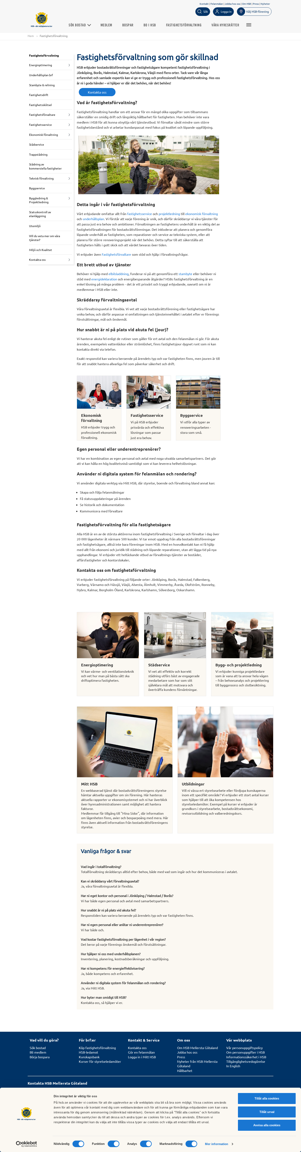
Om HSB (246, 3)
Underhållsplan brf (41, 75)
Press (256, 3)
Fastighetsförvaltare (42, 114)
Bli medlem (38, 1052)
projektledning (169, 214)
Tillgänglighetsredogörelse (245, 1061)
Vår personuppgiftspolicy (244, 1048)
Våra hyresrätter (225, 25)
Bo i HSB (150, 25)
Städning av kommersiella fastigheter (45, 166)
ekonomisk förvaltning (201, 214)
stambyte (185, 274)
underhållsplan (93, 219)
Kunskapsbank (89, 1057)
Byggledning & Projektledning (39, 200)
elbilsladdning (119, 274)
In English (233, 1066)
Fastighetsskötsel (40, 105)
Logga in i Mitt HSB (142, 1057)
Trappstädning (38, 154)
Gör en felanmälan (141, 1052)
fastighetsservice (139, 214)
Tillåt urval (266, 1112)
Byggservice (37, 188)
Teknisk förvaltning (41, 178)
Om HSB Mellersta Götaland (197, 1048)
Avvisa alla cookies (266, 1125)
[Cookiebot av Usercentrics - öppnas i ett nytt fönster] (26, 1144)
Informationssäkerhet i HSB (246, 1057)
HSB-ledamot (88, 1052)
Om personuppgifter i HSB (245, 1052)
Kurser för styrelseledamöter (100, 1061)
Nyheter (265, 3)
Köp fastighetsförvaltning (97, 1048)
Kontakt (204, 3)
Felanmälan (216, 3)
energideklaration (104, 279)
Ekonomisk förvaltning (43, 134)
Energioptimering (40, 65)
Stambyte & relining (42, 85)
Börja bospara (40, 1057)
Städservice (36, 144)
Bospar (128, 25)
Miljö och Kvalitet (40, 250)
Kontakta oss (37, 259)
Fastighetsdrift (38, 95)
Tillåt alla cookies (267, 1098)
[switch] (113, 1144)
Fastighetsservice (40, 124)
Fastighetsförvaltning (184, 25)
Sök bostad (78, 25)
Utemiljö (35, 226)
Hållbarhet (184, 1070)
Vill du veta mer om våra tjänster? (44, 238)
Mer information (216, 1144)
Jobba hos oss (232, 3)
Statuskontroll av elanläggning (40, 214)
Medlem (106, 25)
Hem (31, 36)
